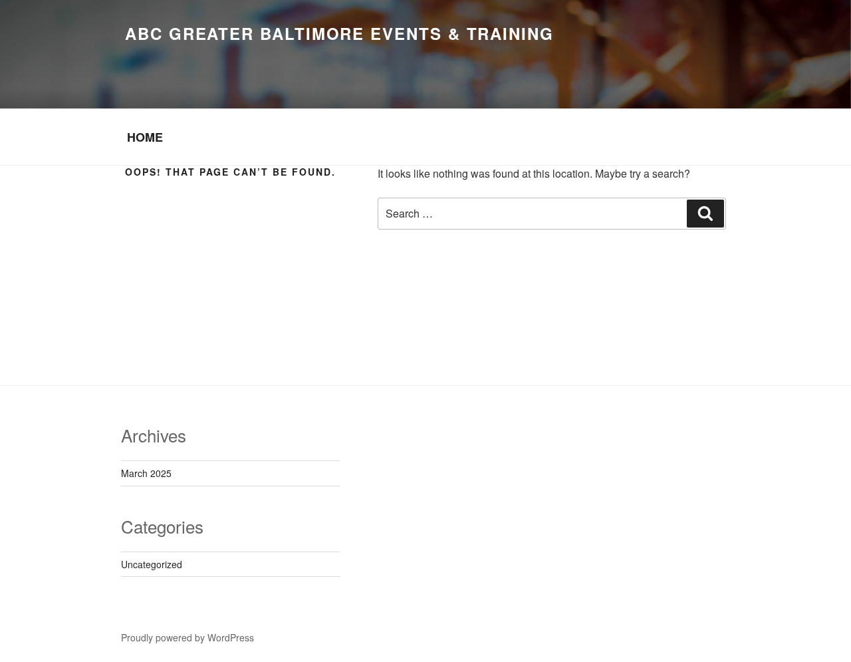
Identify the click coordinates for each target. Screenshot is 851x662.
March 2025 (146, 473)
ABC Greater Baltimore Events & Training (339, 33)
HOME (145, 137)
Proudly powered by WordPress (187, 637)
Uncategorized (151, 564)
